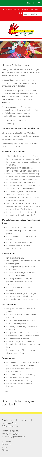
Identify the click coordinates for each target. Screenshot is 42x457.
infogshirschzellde (16, 437)
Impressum (6, 441)
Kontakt (5, 447)
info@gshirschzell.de (31, 9)
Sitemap (5, 450)
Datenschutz (7, 444)
